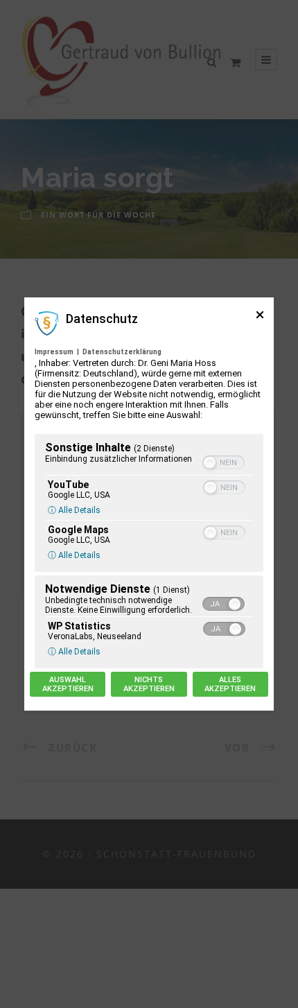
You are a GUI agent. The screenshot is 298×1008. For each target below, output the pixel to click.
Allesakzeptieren (230, 684)
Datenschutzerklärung (121, 352)
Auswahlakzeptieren (68, 684)
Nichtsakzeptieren (149, 684)
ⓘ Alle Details (74, 510)
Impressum (54, 352)
